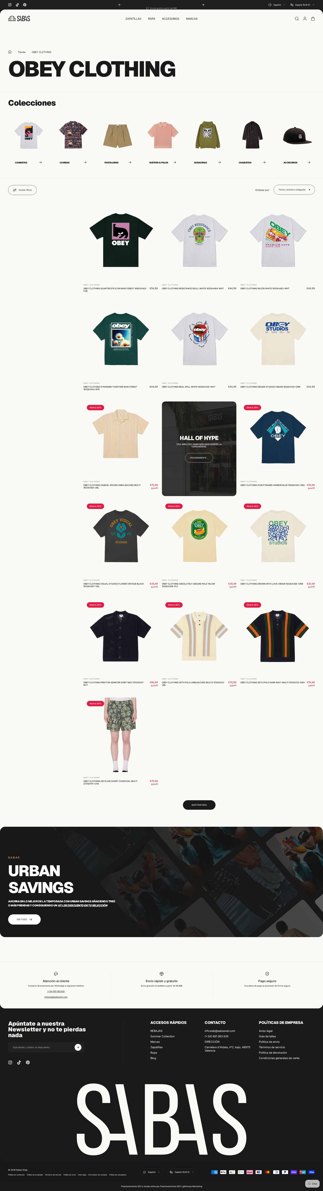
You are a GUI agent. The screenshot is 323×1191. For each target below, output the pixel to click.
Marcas (155, 1041)
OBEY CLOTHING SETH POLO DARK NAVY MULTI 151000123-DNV (272, 682)
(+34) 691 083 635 (56, 991)
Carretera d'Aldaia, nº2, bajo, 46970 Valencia (227, 1048)
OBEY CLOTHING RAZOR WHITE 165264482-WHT (264, 288)
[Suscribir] (78, 1047)
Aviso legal (266, 1031)
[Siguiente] (203, 5)
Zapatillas (156, 1047)
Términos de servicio (272, 1047)
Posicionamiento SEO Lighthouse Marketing (181, 1186)
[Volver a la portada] (10, 52)
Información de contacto (97, 1175)
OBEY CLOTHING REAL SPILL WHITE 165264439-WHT (188, 387)
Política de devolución (273, 1052)
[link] (199, 458)
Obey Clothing (91, 285)
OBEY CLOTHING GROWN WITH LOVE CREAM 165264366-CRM (271, 584)
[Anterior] (119, 5)
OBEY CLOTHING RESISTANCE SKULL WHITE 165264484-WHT (193, 288)
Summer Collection (162, 1036)
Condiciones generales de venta (279, 1058)
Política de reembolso (16, 1175)
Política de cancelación (117, 1175)
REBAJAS (156, 1031)
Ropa (153, 1052)
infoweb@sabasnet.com (55, 997)
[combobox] (277, 5)
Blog (153, 1058)
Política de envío (269, 1041)
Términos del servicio (53, 1175)
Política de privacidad (35, 1175)
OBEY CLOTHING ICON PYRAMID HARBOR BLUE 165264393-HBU (272, 485)
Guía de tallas (267, 1036)
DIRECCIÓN (212, 1041)
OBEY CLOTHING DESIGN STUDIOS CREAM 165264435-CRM (270, 387)
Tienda (21, 52)
